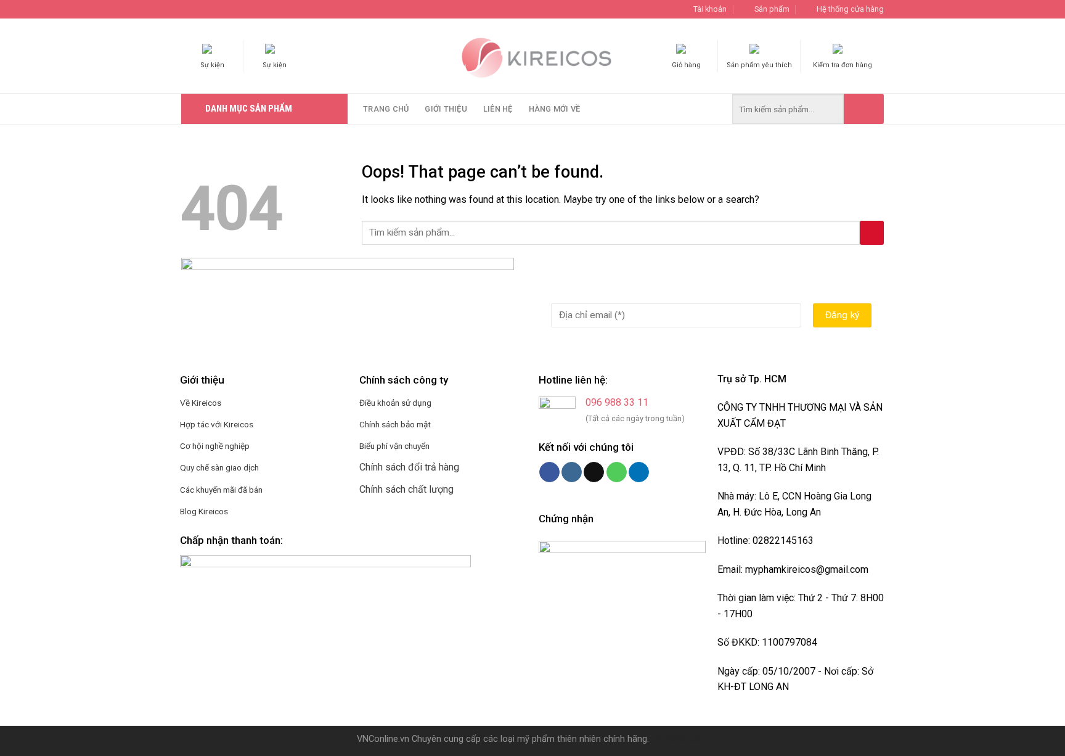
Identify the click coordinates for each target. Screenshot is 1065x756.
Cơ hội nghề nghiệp (215, 446)
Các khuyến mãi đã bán (221, 490)
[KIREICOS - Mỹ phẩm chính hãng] (532, 56)
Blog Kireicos (204, 511)
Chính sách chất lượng (406, 489)
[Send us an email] (594, 472)
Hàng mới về (555, 108)
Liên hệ (498, 108)
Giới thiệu (446, 108)
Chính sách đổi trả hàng (409, 467)
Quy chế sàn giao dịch (219, 467)
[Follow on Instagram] (571, 472)
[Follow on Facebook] (549, 472)
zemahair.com (680, 739)
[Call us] (616, 472)
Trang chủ (386, 108)
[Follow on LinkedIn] (639, 472)
